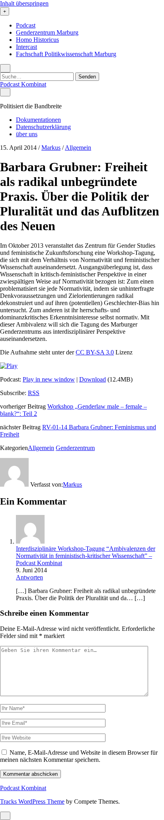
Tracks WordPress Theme (32, 801)
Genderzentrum (75, 447)
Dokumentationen (38, 119)
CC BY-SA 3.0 (95, 352)
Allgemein (78, 147)
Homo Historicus (37, 39)
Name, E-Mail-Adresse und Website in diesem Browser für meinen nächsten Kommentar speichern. (79, 756)
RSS (33, 392)
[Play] (9, 365)
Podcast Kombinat (23, 84)
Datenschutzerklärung (43, 126)
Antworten (29, 577)
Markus (51, 147)
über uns (26, 134)
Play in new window (49, 379)
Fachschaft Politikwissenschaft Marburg (66, 54)
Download (92, 379)
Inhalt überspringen (24, 3)
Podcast (25, 25)
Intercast (26, 46)
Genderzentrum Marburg (47, 32)
